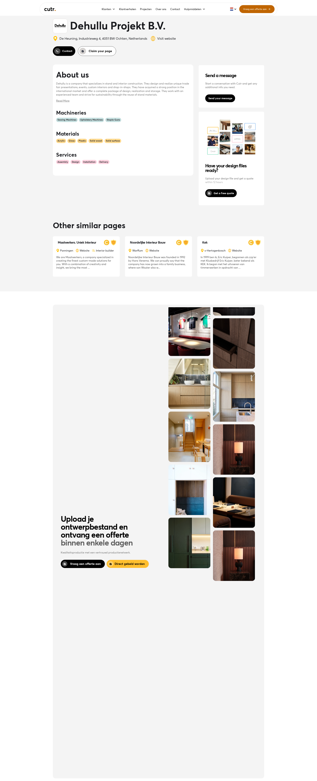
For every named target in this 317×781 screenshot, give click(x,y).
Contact (175, 9)
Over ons (161, 9)
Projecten (146, 9)
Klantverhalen (127, 9)
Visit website (166, 38)
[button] (108, 9)
